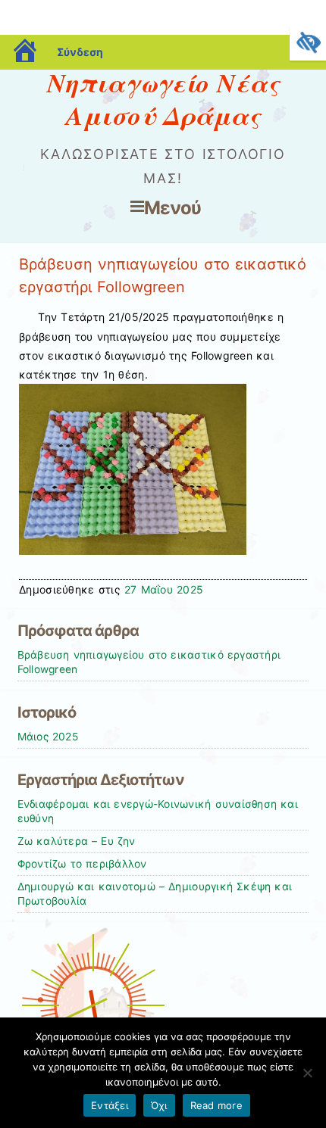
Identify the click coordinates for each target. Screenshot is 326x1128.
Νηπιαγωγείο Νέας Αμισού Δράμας (163, 98)
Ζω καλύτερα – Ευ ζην (76, 841)
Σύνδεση (80, 51)
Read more (216, 1105)
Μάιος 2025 (47, 737)
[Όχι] (307, 1072)
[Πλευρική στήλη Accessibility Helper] (308, 42)
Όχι (159, 1105)
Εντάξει (109, 1105)
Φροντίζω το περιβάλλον (82, 864)
